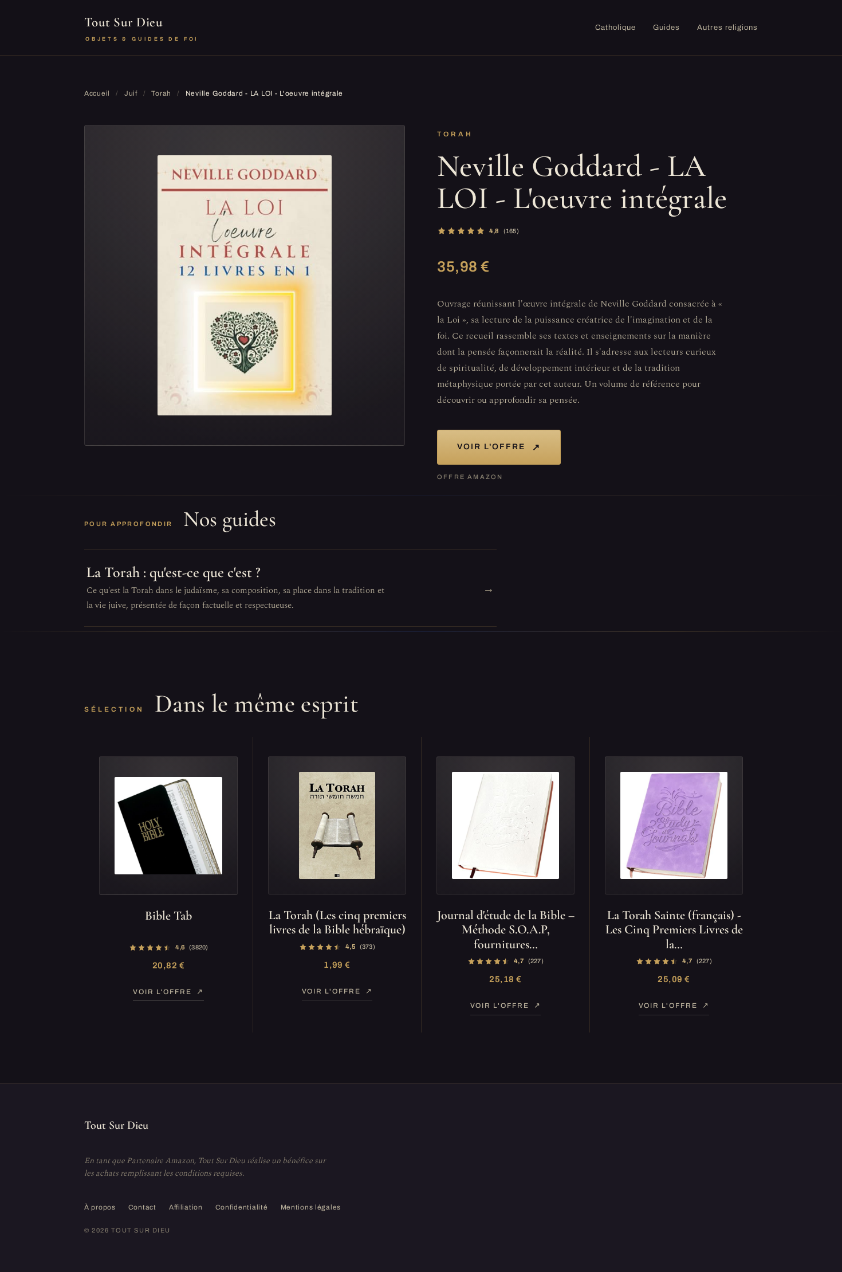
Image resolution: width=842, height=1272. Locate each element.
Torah (161, 93)
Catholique (615, 27)
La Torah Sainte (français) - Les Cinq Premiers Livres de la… (674, 930)
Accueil (97, 93)
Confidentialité (241, 1207)
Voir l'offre (499, 447)
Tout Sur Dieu (141, 28)
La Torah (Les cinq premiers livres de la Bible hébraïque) (337, 922)
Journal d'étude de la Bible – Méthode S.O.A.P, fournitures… (506, 930)
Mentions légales (311, 1207)
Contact (142, 1207)
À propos (100, 1207)
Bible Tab (168, 915)
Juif (130, 93)
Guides (666, 27)
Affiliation (186, 1207)
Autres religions (727, 27)
